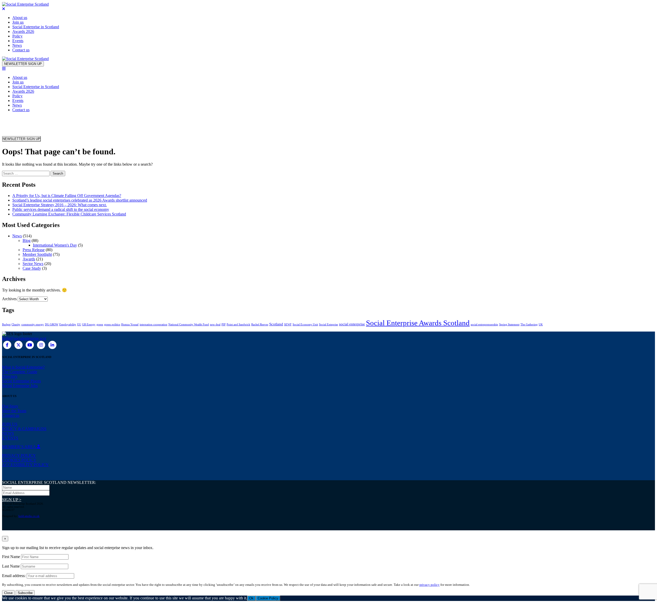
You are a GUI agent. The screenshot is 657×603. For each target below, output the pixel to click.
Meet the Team (14, 411)
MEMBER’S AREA (19, 447)
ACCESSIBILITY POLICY (25, 465)
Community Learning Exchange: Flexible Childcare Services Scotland (69, 214)
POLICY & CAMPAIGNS (24, 429)
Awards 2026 (23, 31)
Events (17, 41)
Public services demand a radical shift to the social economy (60, 209)
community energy (32, 324)
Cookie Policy (268, 598)
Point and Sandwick (238, 324)
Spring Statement (509, 324)
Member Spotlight (37, 254)
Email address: (14, 575)
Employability (67, 324)
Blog (27, 240)
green (99, 324)
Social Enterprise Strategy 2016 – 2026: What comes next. (59, 205)
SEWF (288, 324)
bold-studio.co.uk (29, 515)
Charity (16, 324)
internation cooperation (153, 324)
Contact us (21, 50)
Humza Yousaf (130, 324)
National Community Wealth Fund (188, 324)
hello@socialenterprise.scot (24, 338)
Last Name (11, 566)
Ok (251, 598)
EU (79, 324)
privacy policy (429, 585)
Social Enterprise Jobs (20, 385)
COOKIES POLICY (19, 460)
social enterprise (352, 324)
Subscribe (25, 593)
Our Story (10, 406)
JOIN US (9, 424)
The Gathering (529, 324)
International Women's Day (55, 245)
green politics (112, 324)
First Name (11, 556)
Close (8, 593)
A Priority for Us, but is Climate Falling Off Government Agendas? (66, 195)
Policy (17, 36)
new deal (215, 324)
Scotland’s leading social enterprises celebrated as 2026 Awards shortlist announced (79, 200)
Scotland (276, 324)
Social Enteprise (328, 324)
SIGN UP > (11, 499)
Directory (9, 376)
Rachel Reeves (259, 324)
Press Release (34, 250)
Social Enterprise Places (21, 381)
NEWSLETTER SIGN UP (23, 64)
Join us (18, 22)
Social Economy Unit (305, 324)
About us (19, 17)
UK (541, 324)
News (17, 45)
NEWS (8, 433)
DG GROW (51, 324)
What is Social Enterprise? (23, 367)
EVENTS (10, 438)
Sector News (33, 263)
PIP (223, 324)
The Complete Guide (19, 372)
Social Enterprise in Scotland (35, 27)
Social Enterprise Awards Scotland (418, 323)
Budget (6, 324)
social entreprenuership (484, 324)
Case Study (32, 268)
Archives (9, 299)
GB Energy (88, 324)
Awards (29, 259)
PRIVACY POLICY (19, 455)
